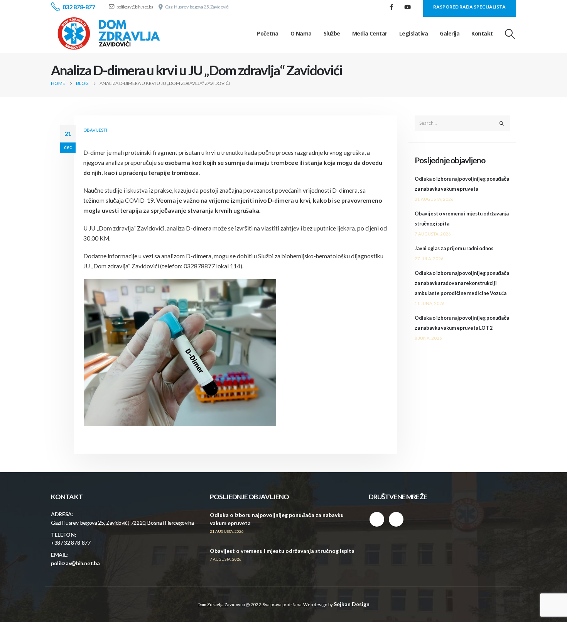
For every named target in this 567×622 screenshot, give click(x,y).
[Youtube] (407, 7)
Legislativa (413, 33)
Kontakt (482, 33)
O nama (301, 33)
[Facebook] (391, 7)
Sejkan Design (352, 604)
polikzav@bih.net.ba (75, 563)
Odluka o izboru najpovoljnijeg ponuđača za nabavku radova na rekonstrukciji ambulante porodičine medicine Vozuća (462, 283)
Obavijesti (95, 129)
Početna (267, 33)
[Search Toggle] (510, 34)
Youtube (396, 519)
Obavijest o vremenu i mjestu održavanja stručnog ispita (282, 550)
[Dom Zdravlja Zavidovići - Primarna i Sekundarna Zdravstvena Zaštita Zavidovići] (109, 34)
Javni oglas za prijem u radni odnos (454, 248)
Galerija (449, 33)
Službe (332, 33)
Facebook (377, 519)
